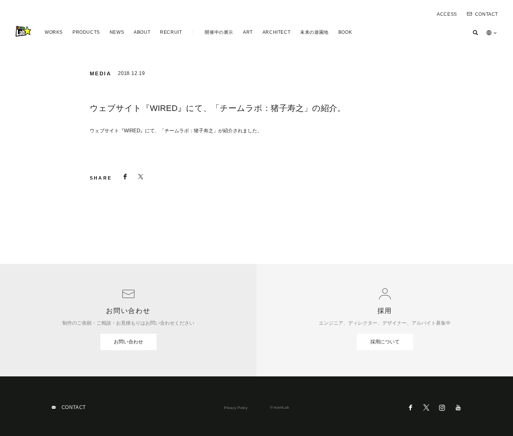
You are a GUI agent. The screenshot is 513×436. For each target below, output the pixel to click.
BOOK (345, 32)
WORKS (54, 32)
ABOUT (142, 32)
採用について (385, 342)
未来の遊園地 (314, 32)
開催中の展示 (219, 32)
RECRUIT (171, 32)
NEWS (117, 32)
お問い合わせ (128, 342)
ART (248, 32)
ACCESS (447, 14)
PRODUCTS (86, 32)
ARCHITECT (276, 32)
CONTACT (486, 14)
